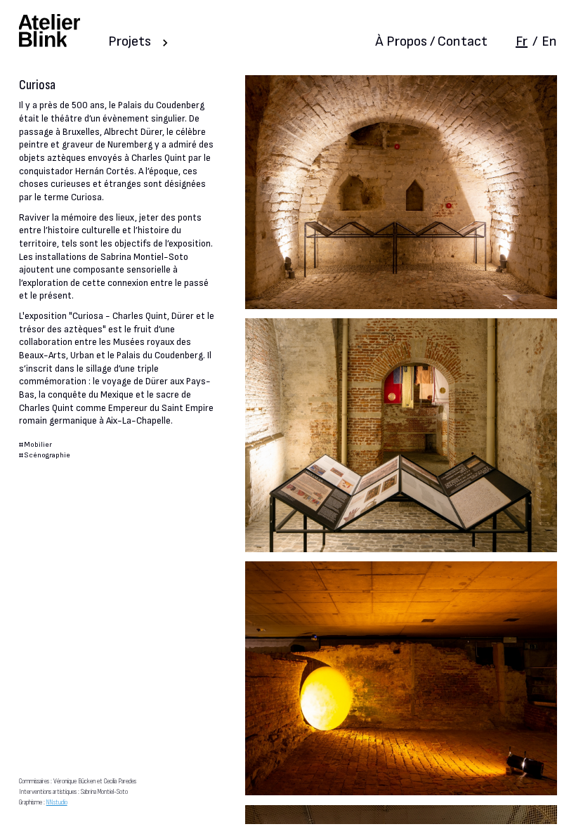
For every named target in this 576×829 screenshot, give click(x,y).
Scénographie (47, 454)
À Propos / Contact (431, 41)
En (549, 41)
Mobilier (38, 444)
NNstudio (56, 802)
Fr (522, 41)
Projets (129, 41)
